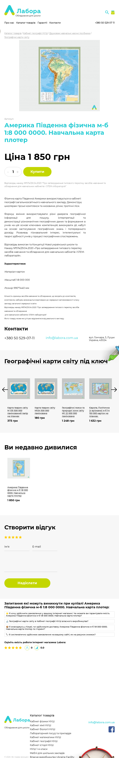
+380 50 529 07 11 (105, 22)
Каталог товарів (25, 22)
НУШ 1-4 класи (38, 749)
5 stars (6, 537)
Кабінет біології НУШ (42, 729)
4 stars (10, 537)
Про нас (9, 22)
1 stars (20, 537)
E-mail (36, 546)
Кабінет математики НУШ (45, 737)
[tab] (59, 614)
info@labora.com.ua (62, 338)
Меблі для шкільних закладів (47, 753)
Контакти (55, 22)
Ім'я (6, 546)
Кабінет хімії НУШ (40, 725)
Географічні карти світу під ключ (56, 361)
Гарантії (42, 22)
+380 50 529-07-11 (19, 338)
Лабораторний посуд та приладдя (50, 733)
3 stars (13, 537)
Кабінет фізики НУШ (42, 721)
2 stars (17, 537)
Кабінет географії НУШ (44, 741)
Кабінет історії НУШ (42, 745)
